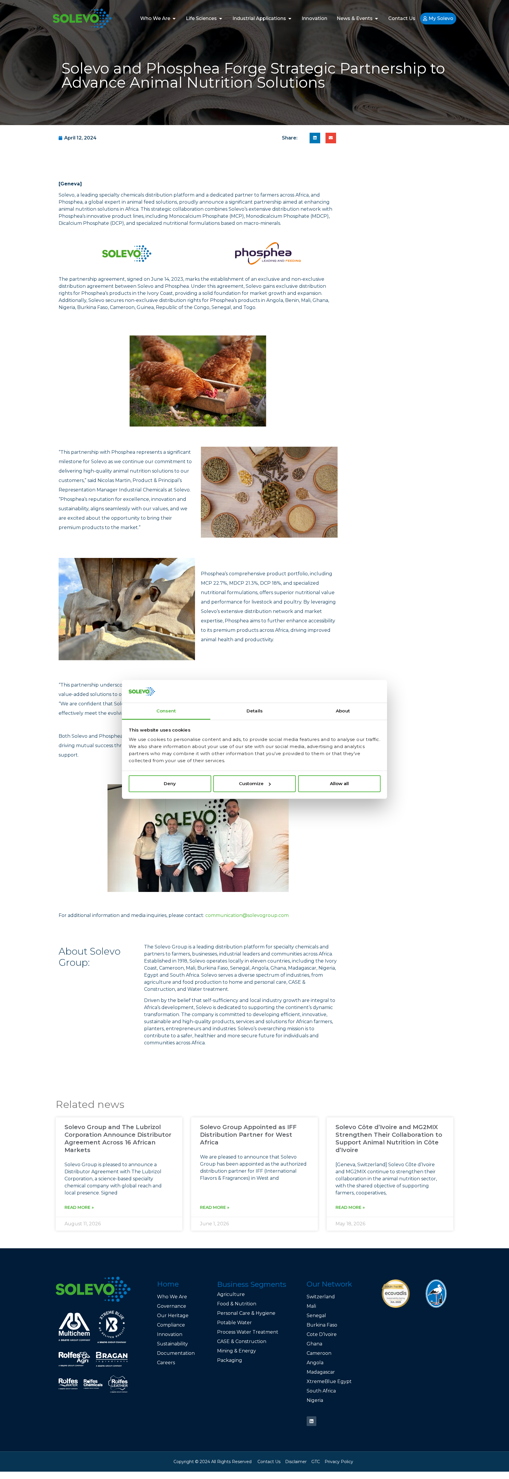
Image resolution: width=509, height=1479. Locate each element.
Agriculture (231, 1294)
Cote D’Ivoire (322, 1334)
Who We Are (172, 1296)
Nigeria (315, 1400)
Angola (315, 1362)
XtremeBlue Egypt (329, 1381)
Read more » (79, 1207)
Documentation (176, 1353)
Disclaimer (296, 1461)
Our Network (329, 1284)
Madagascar (321, 1372)
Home (168, 1284)
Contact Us (268, 1461)
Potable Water (234, 1322)
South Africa (321, 1391)
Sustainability (172, 1344)
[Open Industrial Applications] (289, 18)
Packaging (229, 1360)
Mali (311, 1306)
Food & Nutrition (236, 1304)
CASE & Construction (241, 1341)
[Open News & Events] (376, 18)
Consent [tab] (166, 711)
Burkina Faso (322, 1325)
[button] (315, 138)
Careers (166, 1362)
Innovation (169, 1334)
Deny (170, 783)
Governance (171, 1306)
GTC (315, 1461)
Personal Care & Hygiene (246, 1313)
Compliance (171, 1325)
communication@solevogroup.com (247, 915)
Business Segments (251, 1284)
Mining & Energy (236, 1351)
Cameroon (319, 1353)
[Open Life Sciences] (220, 18)
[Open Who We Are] (174, 18)
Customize (251, 783)
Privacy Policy (339, 1461)
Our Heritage (173, 1315)
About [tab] (343, 711)
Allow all (339, 783)
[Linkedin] (311, 1421)
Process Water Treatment (247, 1332)
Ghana (314, 1344)
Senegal (316, 1315)
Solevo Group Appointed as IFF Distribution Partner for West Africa (248, 1135)
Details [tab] (254, 711)
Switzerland (321, 1296)
